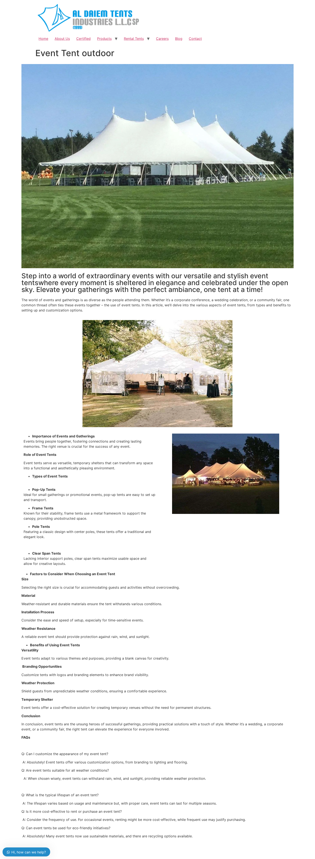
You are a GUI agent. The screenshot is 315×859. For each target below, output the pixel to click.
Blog (178, 38)
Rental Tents (134, 38)
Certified (83, 38)
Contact (195, 38)
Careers (162, 38)
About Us (62, 38)
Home (43, 38)
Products (104, 38)
